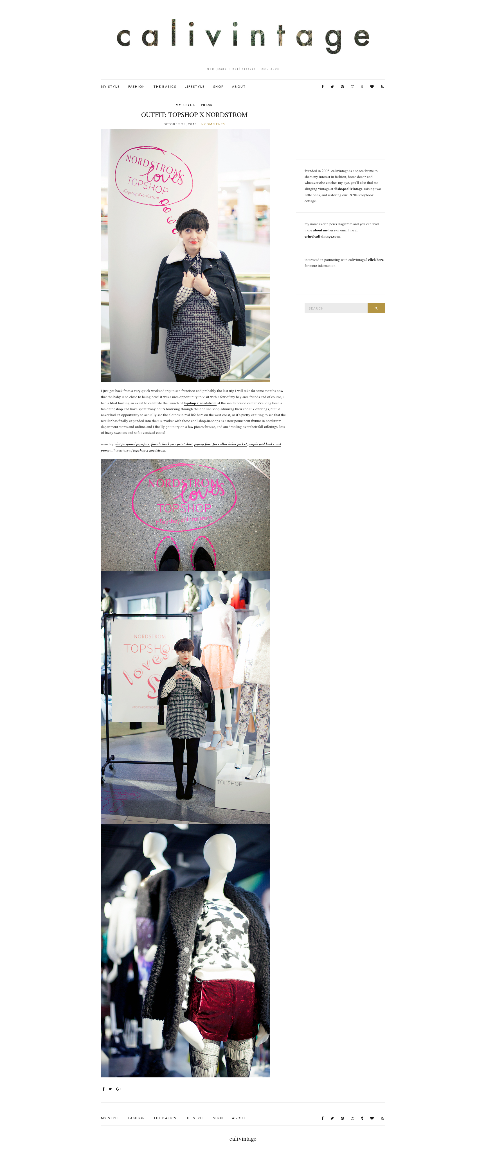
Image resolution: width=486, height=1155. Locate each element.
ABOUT (239, 86)
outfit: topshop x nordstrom (194, 114)
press (207, 105)
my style (185, 105)
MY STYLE (110, 86)
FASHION (136, 86)
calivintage (243, 1138)
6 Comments (213, 124)
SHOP (218, 86)
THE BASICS (165, 86)
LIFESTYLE (195, 86)
